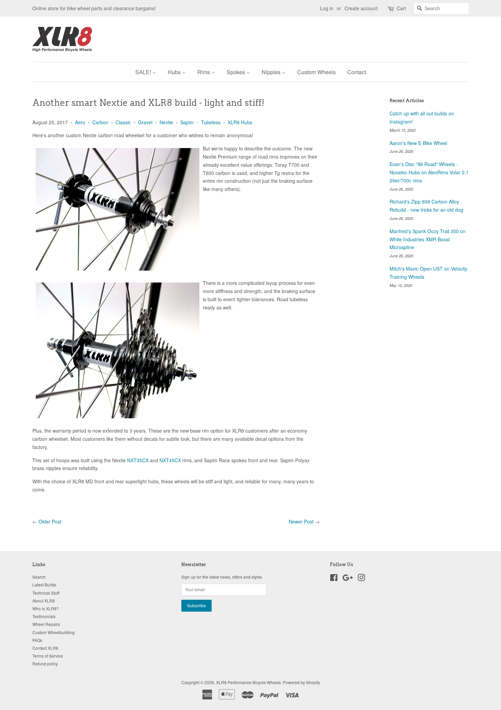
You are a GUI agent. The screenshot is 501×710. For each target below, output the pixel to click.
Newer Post (301, 521)
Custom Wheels (316, 72)
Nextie (166, 122)
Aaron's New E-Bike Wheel (418, 143)
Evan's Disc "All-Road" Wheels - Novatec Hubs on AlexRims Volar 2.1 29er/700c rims (429, 172)
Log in (326, 8)
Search (39, 577)
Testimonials (44, 616)
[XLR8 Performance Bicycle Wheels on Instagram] (361, 579)
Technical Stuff (45, 593)
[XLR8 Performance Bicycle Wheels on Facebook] (334, 579)
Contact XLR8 (45, 648)
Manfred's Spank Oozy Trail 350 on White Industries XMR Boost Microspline (428, 239)
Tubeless (211, 122)
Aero (80, 122)
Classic (123, 122)
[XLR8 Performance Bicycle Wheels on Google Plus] (348, 579)
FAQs (37, 640)
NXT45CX (170, 460)
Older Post (50, 521)
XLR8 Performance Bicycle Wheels (248, 682)
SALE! (143, 72)
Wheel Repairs (46, 624)
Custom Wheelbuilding (53, 632)
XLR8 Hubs (240, 122)
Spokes (236, 72)
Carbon (100, 122)
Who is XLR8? (45, 608)
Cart (401, 8)
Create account (361, 8)
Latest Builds (44, 584)
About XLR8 (43, 600)
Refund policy (45, 663)
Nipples (272, 72)
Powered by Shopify (301, 682)
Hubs (175, 72)
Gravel (145, 122)
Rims (204, 72)
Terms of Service (47, 656)
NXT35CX (138, 460)
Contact (356, 72)
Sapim (187, 122)
